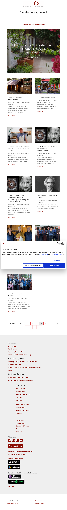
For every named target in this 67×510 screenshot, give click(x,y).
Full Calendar (12, 349)
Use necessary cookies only (33, 265)
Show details (58, 260)
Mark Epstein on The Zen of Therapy (47, 197)
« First (20, 323)
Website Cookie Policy (41, 501)
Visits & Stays (20, 391)
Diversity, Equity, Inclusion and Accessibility (22, 362)
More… (10, 370)
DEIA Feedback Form (14, 365)
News (41, 102)
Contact (19, 400)
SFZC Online (12, 346)
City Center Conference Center (18, 377)
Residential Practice (22, 394)
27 (37, 323)
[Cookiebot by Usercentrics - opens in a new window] (58, 243)
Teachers (19, 397)
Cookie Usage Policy (57, 254)
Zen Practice (11, 155)
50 (57, 323)
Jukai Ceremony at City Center (16, 295)
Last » (39, 327)
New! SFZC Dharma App (15, 458)
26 (32, 323)
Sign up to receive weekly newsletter (20, 451)
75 (27, 327)
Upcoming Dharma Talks (16, 352)
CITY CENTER (20, 389)
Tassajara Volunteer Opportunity (15, 99)
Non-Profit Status (39, 503)
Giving (38, 102)
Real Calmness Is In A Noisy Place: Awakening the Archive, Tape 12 (47, 149)
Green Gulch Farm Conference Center (20, 380)
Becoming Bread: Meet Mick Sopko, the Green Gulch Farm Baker (19, 149)
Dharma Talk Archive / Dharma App (19, 355)
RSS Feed (11, 486)
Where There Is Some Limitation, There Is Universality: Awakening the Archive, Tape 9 (18, 199)
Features (17, 102)
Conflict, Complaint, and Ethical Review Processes (24, 367)
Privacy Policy (43, 254)
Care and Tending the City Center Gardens (33, 47)
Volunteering (24, 102)
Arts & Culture (19, 153)
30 (49, 323)
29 (45, 323)
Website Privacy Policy (12, 503)
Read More (33, 57)
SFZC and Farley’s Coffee (46, 98)
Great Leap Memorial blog (16, 454)
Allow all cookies (54, 265)
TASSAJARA (20, 420)
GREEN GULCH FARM (22, 404)
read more (11, 115)
